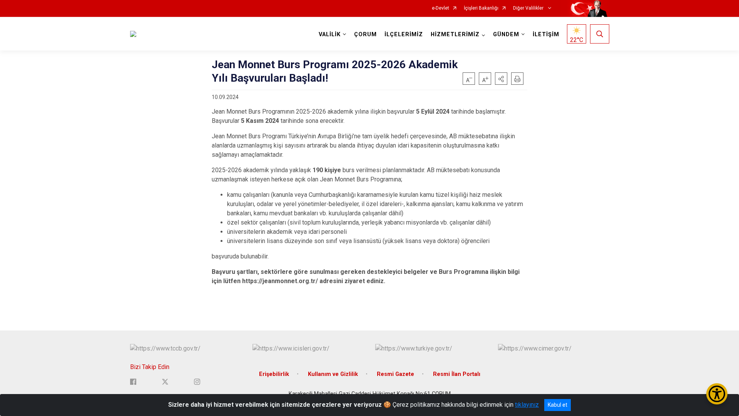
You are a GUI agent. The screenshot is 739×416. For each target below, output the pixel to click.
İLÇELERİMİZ (404, 34)
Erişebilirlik (274, 374)
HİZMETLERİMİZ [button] (455, 34)
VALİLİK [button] (330, 34)
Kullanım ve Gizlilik (333, 374)
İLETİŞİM (546, 34)
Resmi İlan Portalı (456, 374)
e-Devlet (440, 8)
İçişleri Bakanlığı (481, 8)
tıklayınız (527, 404)
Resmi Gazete (395, 374)
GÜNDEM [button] (506, 34)
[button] (501, 78)
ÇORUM (365, 34)
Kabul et (557, 405)
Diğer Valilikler (529, 8)
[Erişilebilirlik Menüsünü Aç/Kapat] (716, 393)
